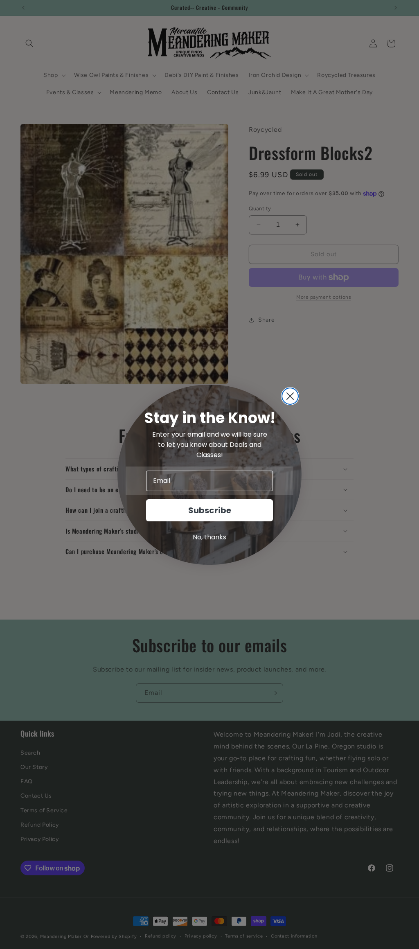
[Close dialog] (290, 396)
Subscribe (209, 510)
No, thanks (209, 537)
